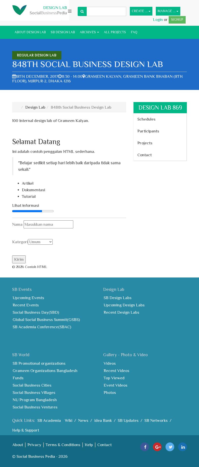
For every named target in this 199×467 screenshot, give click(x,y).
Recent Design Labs (121, 312)
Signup (177, 19)
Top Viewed (114, 378)
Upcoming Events (28, 297)
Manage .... (167, 11)
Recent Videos (116, 370)
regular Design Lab (37, 55)
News (83, 420)
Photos (110, 392)
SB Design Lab (63, 32)
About (17, 444)
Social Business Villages (34, 392)
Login (158, 19)
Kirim (19, 259)
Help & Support (25, 430)
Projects (144, 143)
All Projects (115, 32)
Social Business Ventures (35, 407)
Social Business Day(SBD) (36, 312)
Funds (18, 378)
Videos (110, 363)
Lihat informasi (25, 205)
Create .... (140, 11)
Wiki (68, 420)
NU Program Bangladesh (35, 400)
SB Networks (156, 420)
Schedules (146, 119)
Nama (18, 224)
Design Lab (35, 107)
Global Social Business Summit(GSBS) (46, 319)
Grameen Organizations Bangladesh (45, 370)
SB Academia (49, 420)
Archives (88, 32)
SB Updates (128, 420)
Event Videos (115, 385)
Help (89, 444)
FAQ (134, 32)
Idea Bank (103, 420)
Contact (144, 155)
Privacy (34, 444)
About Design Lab (30, 32)
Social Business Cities (32, 385)
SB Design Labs (118, 297)
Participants (148, 131)
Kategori (20, 242)
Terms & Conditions (63, 444)
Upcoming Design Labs (124, 305)
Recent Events (26, 305)
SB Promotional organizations (39, 363)
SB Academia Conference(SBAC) (42, 327)
